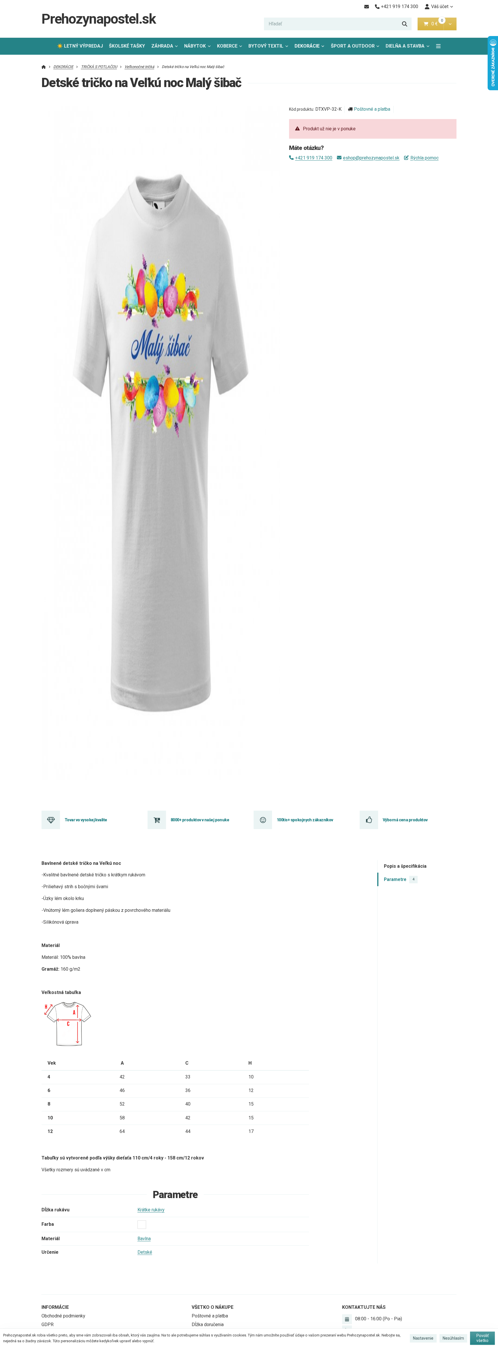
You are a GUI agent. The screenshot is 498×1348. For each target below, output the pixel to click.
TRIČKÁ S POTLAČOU (99, 67)
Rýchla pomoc (424, 158)
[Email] (366, 6)
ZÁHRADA (162, 46)
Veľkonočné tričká (139, 67)
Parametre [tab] (399, 879)
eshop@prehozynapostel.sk (371, 158)
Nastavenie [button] (423, 1338)
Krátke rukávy (151, 1210)
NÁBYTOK (195, 46)
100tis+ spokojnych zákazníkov (305, 820)
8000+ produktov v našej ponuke (200, 820)
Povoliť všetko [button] (482, 1338)
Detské (144, 1252)
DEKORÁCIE (307, 46)
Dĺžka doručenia (208, 1324)
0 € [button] (437, 23)
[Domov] (44, 67)
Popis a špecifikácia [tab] (405, 866)
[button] (450, 24)
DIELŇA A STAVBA (405, 46)
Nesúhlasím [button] (453, 1338)
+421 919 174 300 (313, 158)
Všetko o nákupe (212, 1307)
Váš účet (439, 6)
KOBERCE (227, 46)
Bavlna (144, 1238)
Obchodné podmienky (63, 1316)
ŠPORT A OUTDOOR (353, 46)
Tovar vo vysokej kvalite (86, 820)
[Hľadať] (405, 24)
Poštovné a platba (372, 109)
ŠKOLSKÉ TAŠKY (127, 46)
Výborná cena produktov (405, 820)
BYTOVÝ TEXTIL (265, 46)
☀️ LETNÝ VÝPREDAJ (80, 46)
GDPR (48, 1324)
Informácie (55, 1307)
